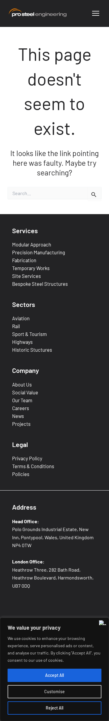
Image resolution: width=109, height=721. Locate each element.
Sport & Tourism (29, 334)
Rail (16, 326)
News (18, 416)
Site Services (26, 276)
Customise (54, 691)
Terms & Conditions (33, 466)
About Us (22, 384)
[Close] (102, 622)
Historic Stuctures (32, 350)
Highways (22, 342)
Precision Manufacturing (38, 252)
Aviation (21, 318)
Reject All (54, 707)
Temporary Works (31, 268)
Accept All (54, 675)
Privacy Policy (27, 458)
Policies (20, 474)
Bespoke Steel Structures (40, 284)
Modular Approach (31, 244)
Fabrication (24, 260)
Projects (21, 424)
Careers (20, 408)
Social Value (25, 392)
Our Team (22, 400)
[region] (54, 669)
